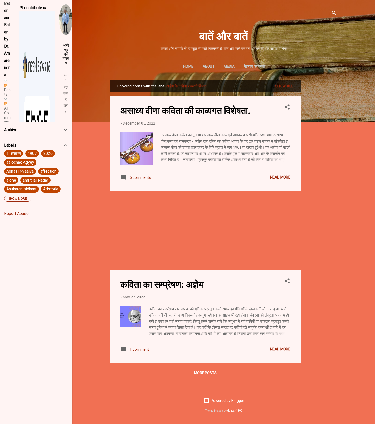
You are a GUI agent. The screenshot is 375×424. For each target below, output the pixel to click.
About (209, 66)
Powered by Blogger (227, 400)
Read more (280, 177)
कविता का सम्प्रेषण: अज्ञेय (162, 284)
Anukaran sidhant (21, 189)
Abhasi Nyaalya (20, 171)
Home (188, 66)
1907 (32, 153)
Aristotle (50, 189)
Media (229, 66)
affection (48, 171)
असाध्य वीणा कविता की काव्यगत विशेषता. (185, 110)
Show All (284, 86)
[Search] (334, 14)
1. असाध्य (13, 153)
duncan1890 (234, 410)
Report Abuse (16, 213)
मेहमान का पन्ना (254, 66)
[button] (287, 108)
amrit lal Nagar (35, 180)
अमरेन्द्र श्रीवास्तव (66, 54)
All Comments (7, 117)
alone (11, 180)
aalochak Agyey (20, 162)
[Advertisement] (321, 156)
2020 (48, 153)
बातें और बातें (223, 35)
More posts (205, 373)
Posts (7, 92)
